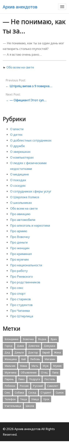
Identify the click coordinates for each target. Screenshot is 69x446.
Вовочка (28, 339)
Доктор (33, 352)
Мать (34, 366)
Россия (24, 386)
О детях (16, 134)
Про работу (19, 271)
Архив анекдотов (20, 6)
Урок (46, 399)
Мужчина (10, 372)
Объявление (29, 372)
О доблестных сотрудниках (31, 140)
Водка (42, 339)
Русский (38, 386)
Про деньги (19, 242)
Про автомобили (22, 220)
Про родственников (25, 282)
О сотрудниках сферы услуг (30, 191)
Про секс (16, 288)
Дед (7, 352)
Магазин (50, 359)
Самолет (52, 386)
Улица (35, 399)
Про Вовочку (20, 237)
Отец (44, 372)
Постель (49, 379)
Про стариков (20, 299)
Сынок (60, 392)
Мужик (57, 366)
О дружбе (17, 146)
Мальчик (10, 366)
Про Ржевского (21, 276)
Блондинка (11, 339)
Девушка (49, 346)
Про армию (18, 231)
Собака (19, 392)
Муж (46, 366)
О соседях (18, 185)
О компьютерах (22, 157)
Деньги (19, 352)
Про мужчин (19, 259)
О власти (17, 129)
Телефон (10, 399)
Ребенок (10, 386)
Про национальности (26, 265)
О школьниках (21, 202)
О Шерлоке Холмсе (24, 197)
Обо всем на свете (20, 67)
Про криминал (21, 254)
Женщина (11, 359)
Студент (46, 392)
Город (9, 346)
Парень (9, 379)
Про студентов (21, 305)
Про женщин (19, 248)
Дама (20, 346)
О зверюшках (20, 151)
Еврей (46, 352)
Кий (23, 359)
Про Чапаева (20, 310)
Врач (54, 339)
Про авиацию (20, 214)
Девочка (33, 346)
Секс (7, 392)
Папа (55, 372)
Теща (23, 399)
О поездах (18, 180)
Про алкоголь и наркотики (30, 225)
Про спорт (18, 293)
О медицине (19, 174)
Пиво (21, 379)
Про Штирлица (21, 316)
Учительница (13, 406)
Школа (30, 406)
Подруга (34, 379)
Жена (57, 352)
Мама (23, 366)
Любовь (35, 359)
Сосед (32, 392)
